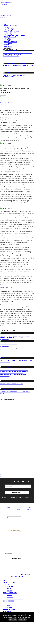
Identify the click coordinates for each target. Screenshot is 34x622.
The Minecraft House (8, 344)
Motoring (7, 611)
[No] (32, 617)
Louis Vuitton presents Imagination (18, 65)
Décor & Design (4, 339)
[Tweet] (0, 107)
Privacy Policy (25, 574)
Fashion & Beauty (11, 32)
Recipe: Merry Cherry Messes (11, 384)
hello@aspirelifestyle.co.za (17, 530)
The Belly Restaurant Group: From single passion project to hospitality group (17, 54)
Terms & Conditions (17, 576)
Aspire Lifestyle (5, 92)
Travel (7, 44)
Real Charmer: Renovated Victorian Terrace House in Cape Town (14, 336)
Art (1, 93)
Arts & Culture (10, 26)
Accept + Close (12, 619)
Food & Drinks (10, 37)
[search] (16, 348)
